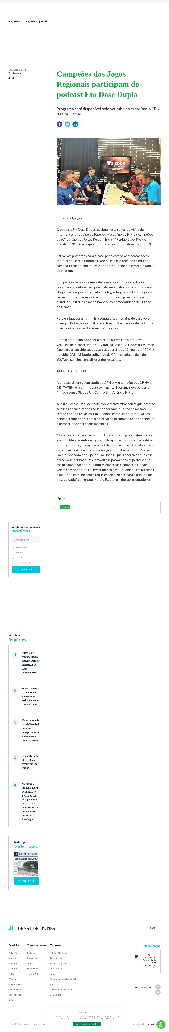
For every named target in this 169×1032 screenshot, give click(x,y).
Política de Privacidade (107, 1018)
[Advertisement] (84, 41)
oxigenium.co (154, 1024)
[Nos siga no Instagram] (158, 987)
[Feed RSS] (158, 992)
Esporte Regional (36, 21)
